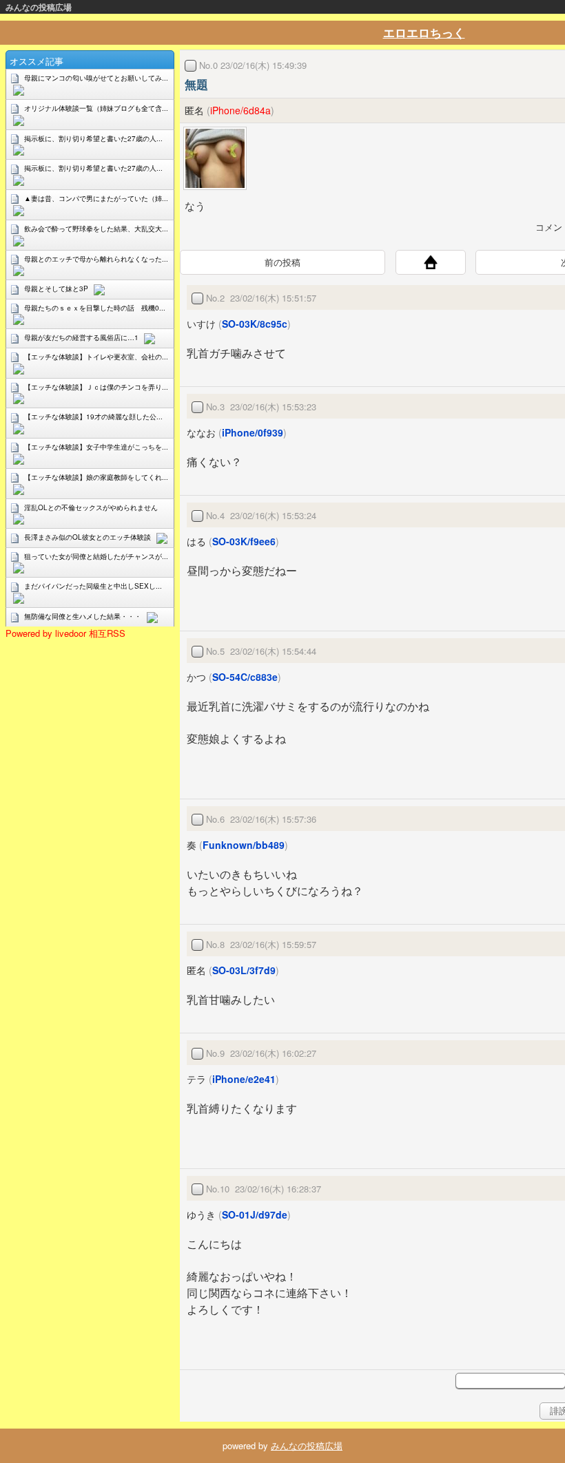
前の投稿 (282, 262)
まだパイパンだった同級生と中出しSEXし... (93, 586)
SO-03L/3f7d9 (244, 970)
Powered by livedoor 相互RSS (65, 633)
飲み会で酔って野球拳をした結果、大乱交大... (96, 228)
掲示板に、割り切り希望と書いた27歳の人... (93, 138)
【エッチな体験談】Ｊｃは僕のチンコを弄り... (96, 387)
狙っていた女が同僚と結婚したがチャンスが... (96, 556)
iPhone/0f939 (252, 432)
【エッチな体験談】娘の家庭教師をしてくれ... (96, 477)
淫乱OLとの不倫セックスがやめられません (91, 507)
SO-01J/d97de (254, 1214)
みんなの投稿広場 (39, 7)
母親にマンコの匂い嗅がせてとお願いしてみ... (96, 78)
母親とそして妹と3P (56, 288)
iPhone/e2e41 (244, 1079)
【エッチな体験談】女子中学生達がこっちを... (96, 447)
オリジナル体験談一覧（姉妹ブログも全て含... (96, 108)
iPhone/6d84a (240, 110)
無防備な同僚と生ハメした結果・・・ (82, 616)
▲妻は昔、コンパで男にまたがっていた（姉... (96, 198)
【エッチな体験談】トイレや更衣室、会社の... (96, 356)
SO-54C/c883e (245, 677)
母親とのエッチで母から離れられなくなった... (96, 259)
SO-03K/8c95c (254, 323)
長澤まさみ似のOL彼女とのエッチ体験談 (87, 537)
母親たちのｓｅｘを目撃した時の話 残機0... (94, 308)
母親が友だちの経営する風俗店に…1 (81, 337)
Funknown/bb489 (244, 845)
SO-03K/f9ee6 (244, 541)
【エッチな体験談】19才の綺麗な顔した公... (93, 416)
